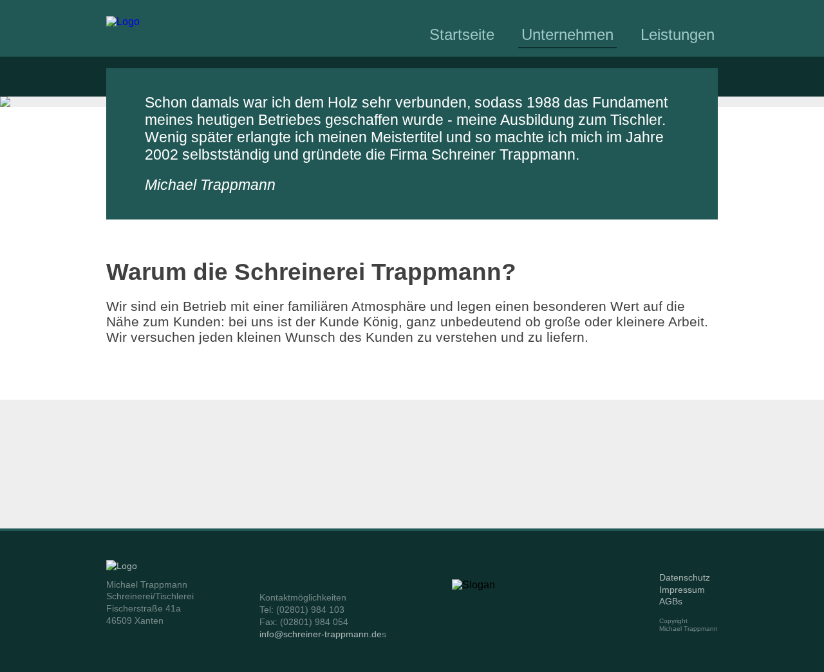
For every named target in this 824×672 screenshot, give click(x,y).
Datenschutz (684, 577)
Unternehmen (567, 34)
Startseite (461, 34)
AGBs (670, 601)
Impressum (682, 589)
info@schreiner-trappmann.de (320, 634)
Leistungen (678, 34)
